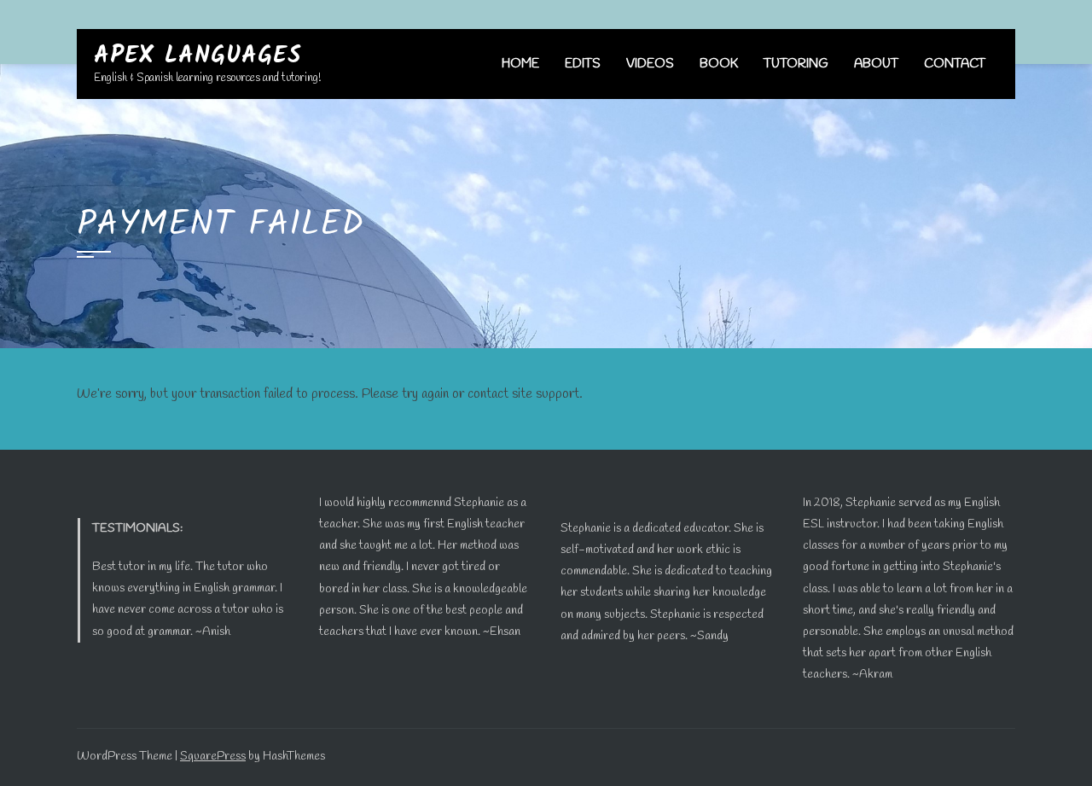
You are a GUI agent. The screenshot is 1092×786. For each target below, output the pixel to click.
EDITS (583, 64)
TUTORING (796, 64)
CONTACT (954, 64)
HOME (520, 64)
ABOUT (876, 64)
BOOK (719, 64)
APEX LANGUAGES (198, 56)
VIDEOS (650, 64)
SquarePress (213, 756)
